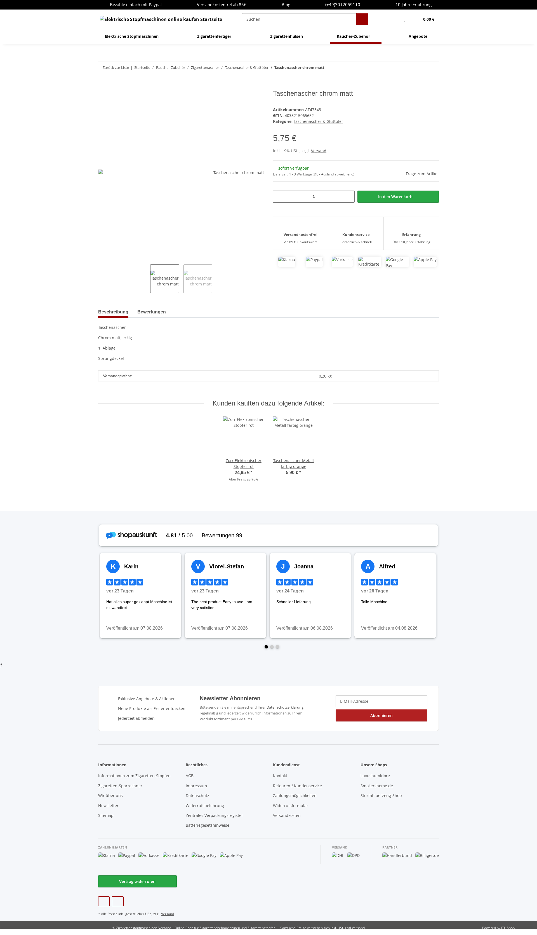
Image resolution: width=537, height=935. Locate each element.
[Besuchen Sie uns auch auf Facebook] (104, 901)
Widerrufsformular (290, 805)
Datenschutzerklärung (285, 707)
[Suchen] (362, 19)
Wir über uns (110, 795)
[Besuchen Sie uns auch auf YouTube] (117, 901)
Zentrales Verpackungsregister (214, 815)
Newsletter (108, 805)
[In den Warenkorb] (102, 86)
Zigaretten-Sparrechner (120, 785)
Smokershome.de (377, 785)
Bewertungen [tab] (151, 312)
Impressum (196, 785)
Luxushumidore (375, 775)
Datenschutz (197, 795)
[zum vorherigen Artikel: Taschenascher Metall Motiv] (421, 68)
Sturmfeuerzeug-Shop (381, 795)
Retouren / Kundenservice (297, 785)
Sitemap (106, 815)
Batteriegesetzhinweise (207, 825)
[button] (394, 19)
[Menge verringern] (279, 196)
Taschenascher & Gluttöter (318, 121)
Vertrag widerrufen (137, 881)
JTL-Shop (508, 927)
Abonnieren (381, 715)
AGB (190, 775)
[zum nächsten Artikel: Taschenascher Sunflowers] (433, 68)
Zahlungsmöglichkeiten (295, 795)
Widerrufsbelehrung (205, 805)
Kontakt (280, 775)
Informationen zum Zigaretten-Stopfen (134, 775)
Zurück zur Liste (116, 67)
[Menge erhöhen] (348, 196)
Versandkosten (287, 815)
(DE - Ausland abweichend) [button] (333, 174)
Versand (318, 150)
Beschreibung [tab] (113, 312)
